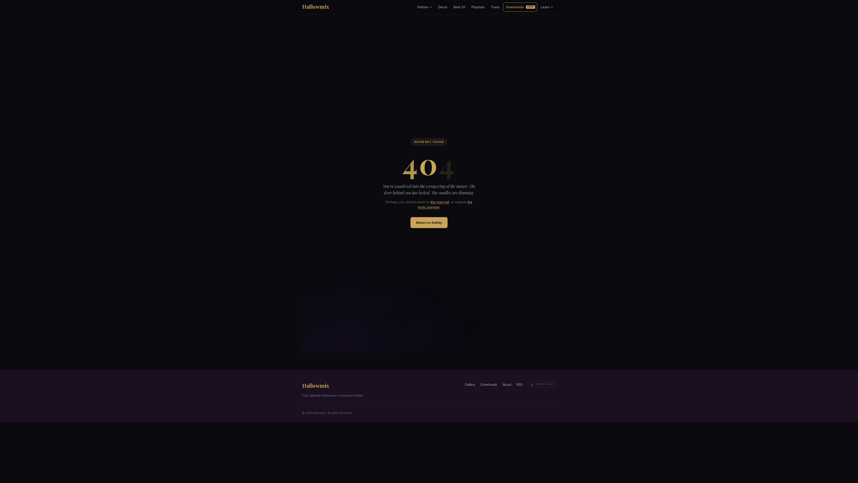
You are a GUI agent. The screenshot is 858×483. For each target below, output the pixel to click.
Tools (495, 7)
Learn (545, 7)
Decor (442, 7)
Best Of (459, 7)
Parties (422, 7)
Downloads (520, 7)
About (507, 384)
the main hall (439, 202)
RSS (520, 384)
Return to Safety (429, 223)
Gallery (470, 384)
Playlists (478, 7)
